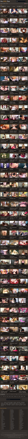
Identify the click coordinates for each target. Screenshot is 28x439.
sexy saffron (2, 304)
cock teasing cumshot (6, 304)
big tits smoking (20, 64)
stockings (22, 396)
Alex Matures (12, 424)
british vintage (11, 285)
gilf (5, 396)
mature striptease (11, 15)
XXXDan (26, 110)
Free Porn (5, 1)
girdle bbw (6, 285)
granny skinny (11, 276)
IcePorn (17, 351)
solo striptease (2, 276)
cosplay (3, 305)
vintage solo (20, 198)
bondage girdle (20, 276)
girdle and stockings (3, 140)
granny (4, 396)
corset (7, 396)
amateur (11, 34)
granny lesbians (20, 45)
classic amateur (6, 150)
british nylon (15, 150)
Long (25, 6)
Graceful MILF (12, 426)
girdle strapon (11, 304)
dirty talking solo (2, 35)
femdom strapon (11, 305)
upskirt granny (2, 16)
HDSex (17, 380)
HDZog (8, 216)
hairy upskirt (2, 15)
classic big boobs (2, 150)
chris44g (2, 363)
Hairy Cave (21, 426)
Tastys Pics (2, 428)
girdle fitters (5, 64)
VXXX (26, 197)
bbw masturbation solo (21, 35)
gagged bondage (20, 122)
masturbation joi (20, 92)
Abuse (19, 437)
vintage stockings (21, 16)
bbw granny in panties (21, 44)
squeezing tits (15, 362)
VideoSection (7, 380)
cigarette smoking (23, 169)
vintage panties (20, 363)
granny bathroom (24, 285)
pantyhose (20, 150)
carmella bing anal (23, 402)
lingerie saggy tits (12, 362)
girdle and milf (11, 122)
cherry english (16, 121)
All (19, 6)
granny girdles (5, 314)
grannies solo (11, 45)
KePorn (26, 303)
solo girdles (20, 140)
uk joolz (11, 140)
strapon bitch (14, 304)
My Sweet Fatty (21, 427)
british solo (6, 391)
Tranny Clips (21, 424)
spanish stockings (12, 257)
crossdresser (15, 396)
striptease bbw (2, 198)
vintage (22, 150)
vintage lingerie (20, 15)
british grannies (5, 44)
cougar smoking (24, 170)
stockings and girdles (12, 93)
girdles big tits (5, 276)
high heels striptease (12, 16)
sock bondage (24, 304)
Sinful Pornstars (12, 427)
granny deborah (2, 256)
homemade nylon (11, 198)
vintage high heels (25, 92)
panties (10, 396)
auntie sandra (14, 45)
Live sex (7, 3)
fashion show (2, 45)
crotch (14, 180)
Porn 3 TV (2, 429)
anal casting (5, 402)
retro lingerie (11, 141)
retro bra (20, 256)
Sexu (17, 110)
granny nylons (24, 16)
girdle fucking (2, 141)
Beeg (8, 303)
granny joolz (2, 44)
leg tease (7, 180)
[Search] (27, 1)
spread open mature (3, 228)
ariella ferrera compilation (10, 402)
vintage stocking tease (3, 180)
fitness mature (2, 122)
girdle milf (5, 16)
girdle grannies (11, 169)
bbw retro (5, 45)
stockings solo (2, 34)
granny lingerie (24, 15)
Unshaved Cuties (21, 425)
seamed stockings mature (14, 140)
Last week (14, 6)
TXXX (8, 62)
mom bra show (2, 92)
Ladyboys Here (12, 428)
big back (20, 169)
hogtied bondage (24, 276)
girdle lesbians (24, 45)
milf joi (23, 93)
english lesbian (2, 63)
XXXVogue (8, 91)
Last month (8, 6)
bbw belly (11, 363)
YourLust (26, 332)
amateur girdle (14, 391)
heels (4, 392)
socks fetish (20, 305)
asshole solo (15, 402)
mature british (16, 93)
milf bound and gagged (21, 121)
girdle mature (11, 391)
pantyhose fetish (11, 64)
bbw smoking (25, 63)
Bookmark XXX (3, 424)
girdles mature (2, 362)
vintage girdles (5, 151)
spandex (6, 169)
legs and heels (20, 93)
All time (3, 6)
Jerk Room (12, 429)
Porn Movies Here (3, 426)
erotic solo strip (11, 315)
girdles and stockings (14, 227)
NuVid (8, 351)
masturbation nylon (21, 34)
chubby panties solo (6, 275)
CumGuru (2, 427)
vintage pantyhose (12, 63)
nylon (6, 392)
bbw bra (11, 227)
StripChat (17, 33)
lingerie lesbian (2, 121)
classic (20, 151)
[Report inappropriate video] (8, 8)
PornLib (17, 303)
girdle (12, 151)
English (26, 3)
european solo (5, 34)
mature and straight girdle (3, 227)
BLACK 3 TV (2, 425)
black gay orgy (18, 402)
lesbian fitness (6, 121)
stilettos (11, 151)
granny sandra (11, 44)
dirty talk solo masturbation (21, 141)
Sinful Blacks (21, 428)
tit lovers (11, 228)
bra (17, 396)
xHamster (26, 62)
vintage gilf (20, 391)
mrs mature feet (2, 93)
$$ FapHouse (26, 33)
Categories (1, 3)
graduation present (21, 63)
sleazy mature (11, 333)
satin (7, 45)
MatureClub (17, 91)
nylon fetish (6, 140)
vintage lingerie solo (12, 121)
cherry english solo (3, 391)
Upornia (8, 33)
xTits (26, 274)
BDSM (14, 305)
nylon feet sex (5, 92)
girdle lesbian (5, 122)
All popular (4, 3)
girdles (20, 333)
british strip (6, 35)
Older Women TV (12, 425)
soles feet (16, 16)
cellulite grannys (15, 275)
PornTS (20, 429)
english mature (6, 63)
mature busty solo (5, 15)
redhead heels (11, 150)
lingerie (12, 396)
